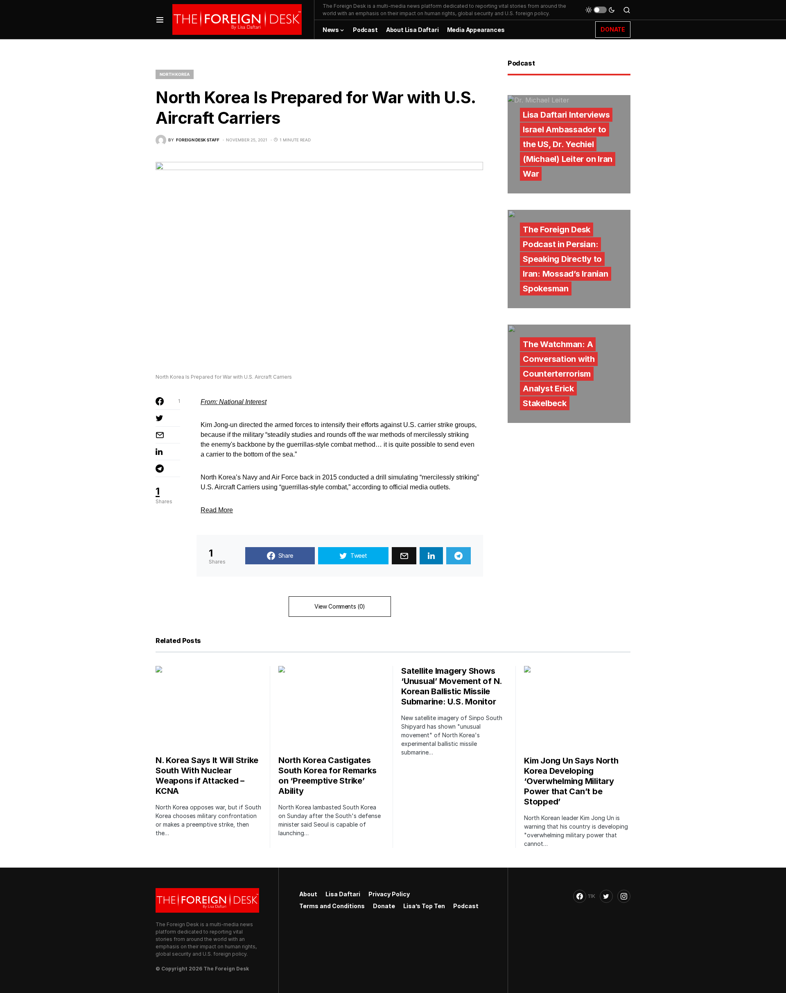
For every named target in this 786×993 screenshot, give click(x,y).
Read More (217, 510)
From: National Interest (234, 401)
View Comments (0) (339, 606)
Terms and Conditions (332, 905)
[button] (160, 19)
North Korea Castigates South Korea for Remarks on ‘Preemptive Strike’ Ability (327, 775)
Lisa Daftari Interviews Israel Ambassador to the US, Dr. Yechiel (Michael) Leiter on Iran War (567, 144)
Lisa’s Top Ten (424, 905)
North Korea (175, 74)
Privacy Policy (389, 894)
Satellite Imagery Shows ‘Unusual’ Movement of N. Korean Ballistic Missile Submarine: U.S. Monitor (451, 686)
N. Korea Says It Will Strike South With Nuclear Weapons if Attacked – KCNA (207, 775)
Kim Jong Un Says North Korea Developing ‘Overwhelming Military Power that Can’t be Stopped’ (571, 781)
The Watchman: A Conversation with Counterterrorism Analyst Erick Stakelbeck (559, 373)
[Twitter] (606, 896)
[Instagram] (623, 896)
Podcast (466, 905)
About (308, 894)
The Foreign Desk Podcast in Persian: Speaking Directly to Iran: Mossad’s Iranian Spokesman (565, 259)
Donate (384, 905)
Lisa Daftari (342, 894)
